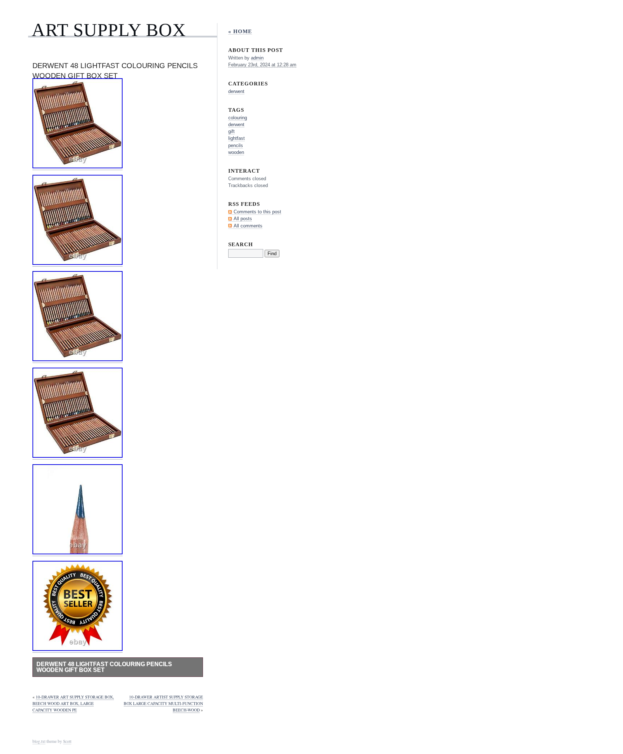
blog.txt (38, 741)
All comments (248, 226)
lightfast (236, 138)
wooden (236, 152)
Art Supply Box (109, 29)
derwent (236, 91)
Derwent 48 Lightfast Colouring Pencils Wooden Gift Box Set (104, 667)
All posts (243, 218)
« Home (240, 31)
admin (257, 58)
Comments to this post (257, 211)
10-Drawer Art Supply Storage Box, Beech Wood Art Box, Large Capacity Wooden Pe (73, 703)
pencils (235, 145)
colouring (237, 117)
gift (231, 131)
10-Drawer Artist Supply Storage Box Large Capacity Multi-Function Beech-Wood (163, 703)
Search (240, 244)
